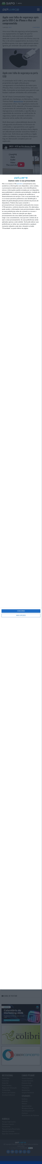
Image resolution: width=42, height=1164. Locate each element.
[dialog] (21, 582)
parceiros (20, 183)
